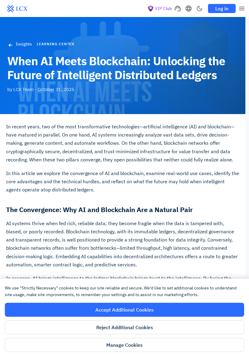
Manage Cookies (124, 345)
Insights (24, 44)
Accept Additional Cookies (124, 310)
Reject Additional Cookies (124, 327)
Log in (221, 8)
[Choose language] (188, 8)
